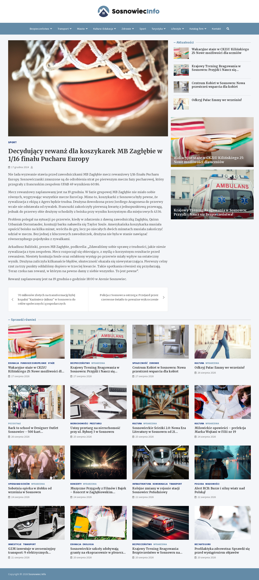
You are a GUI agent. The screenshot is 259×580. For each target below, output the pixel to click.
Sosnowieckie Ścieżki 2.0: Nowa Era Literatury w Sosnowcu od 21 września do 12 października (159, 431)
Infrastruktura (141, 483)
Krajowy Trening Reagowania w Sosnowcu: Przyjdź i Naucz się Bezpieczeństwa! (216, 69)
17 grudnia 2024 (20, 167)
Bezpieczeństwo (39, 28)
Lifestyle (176, 28)
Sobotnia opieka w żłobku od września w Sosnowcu (30, 490)
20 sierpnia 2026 (82, 557)
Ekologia (88, 544)
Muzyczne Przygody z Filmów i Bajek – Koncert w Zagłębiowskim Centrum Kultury (98, 492)
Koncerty (76, 483)
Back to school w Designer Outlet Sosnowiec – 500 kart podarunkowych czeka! (33, 431)
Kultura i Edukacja (103, 28)
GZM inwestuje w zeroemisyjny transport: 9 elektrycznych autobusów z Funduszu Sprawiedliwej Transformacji (36, 554)
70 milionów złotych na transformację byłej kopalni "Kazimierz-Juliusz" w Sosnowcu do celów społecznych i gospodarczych (46, 299)
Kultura (199, 363)
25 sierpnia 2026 (82, 436)
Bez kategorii (203, 544)
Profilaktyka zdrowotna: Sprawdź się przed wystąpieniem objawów (222, 550)
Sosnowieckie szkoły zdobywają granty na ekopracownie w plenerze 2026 (97, 552)
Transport (63, 28)
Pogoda (199, 483)
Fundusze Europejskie (33, 363)
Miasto (81, 28)
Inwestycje (14, 544)
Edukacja (13, 363)
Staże (51, 363)
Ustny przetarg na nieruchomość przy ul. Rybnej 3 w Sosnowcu (95, 430)
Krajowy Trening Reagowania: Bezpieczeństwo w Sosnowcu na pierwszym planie (156, 552)
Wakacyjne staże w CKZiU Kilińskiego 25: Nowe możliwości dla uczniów (220, 51)
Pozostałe (14, 423)
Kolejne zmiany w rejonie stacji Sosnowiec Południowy (156, 490)
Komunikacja (160, 483)
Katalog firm (196, 28)
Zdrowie (126, 28)
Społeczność (140, 363)
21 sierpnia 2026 (20, 557)
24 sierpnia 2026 (207, 436)
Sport (143, 28)
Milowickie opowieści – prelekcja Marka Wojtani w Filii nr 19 (220, 430)
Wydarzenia (98, 363)
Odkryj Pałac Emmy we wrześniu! (217, 100)
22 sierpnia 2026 (144, 497)
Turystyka (157, 28)
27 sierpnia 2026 (20, 376)
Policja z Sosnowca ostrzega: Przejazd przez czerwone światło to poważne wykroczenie (129, 297)
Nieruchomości (79, 423)
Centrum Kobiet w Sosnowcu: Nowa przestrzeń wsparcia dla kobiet (218, 85)
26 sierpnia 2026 (207, 372)
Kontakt (216, 28)
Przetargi (96, 423)
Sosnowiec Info (37, 574)
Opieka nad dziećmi (19, 483)
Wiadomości (212, 483)
